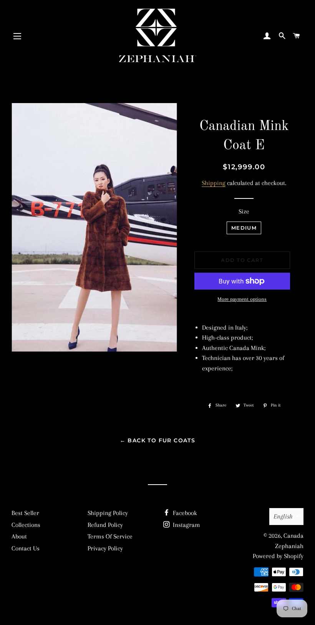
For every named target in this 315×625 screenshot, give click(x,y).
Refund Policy (105, 524)
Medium (244, 228)
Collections (26, 524)
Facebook (184, 513)
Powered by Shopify (278, 556)
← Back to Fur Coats (158, 440)
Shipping (213, 183)
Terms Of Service (110, 536)
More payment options (242, 299)
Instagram (185, 524)
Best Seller (25, 513)
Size (244, 211)
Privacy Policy (105, 548)
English (283, 516)
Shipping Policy (108, 513)
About (19, 536)
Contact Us (26, 548)
